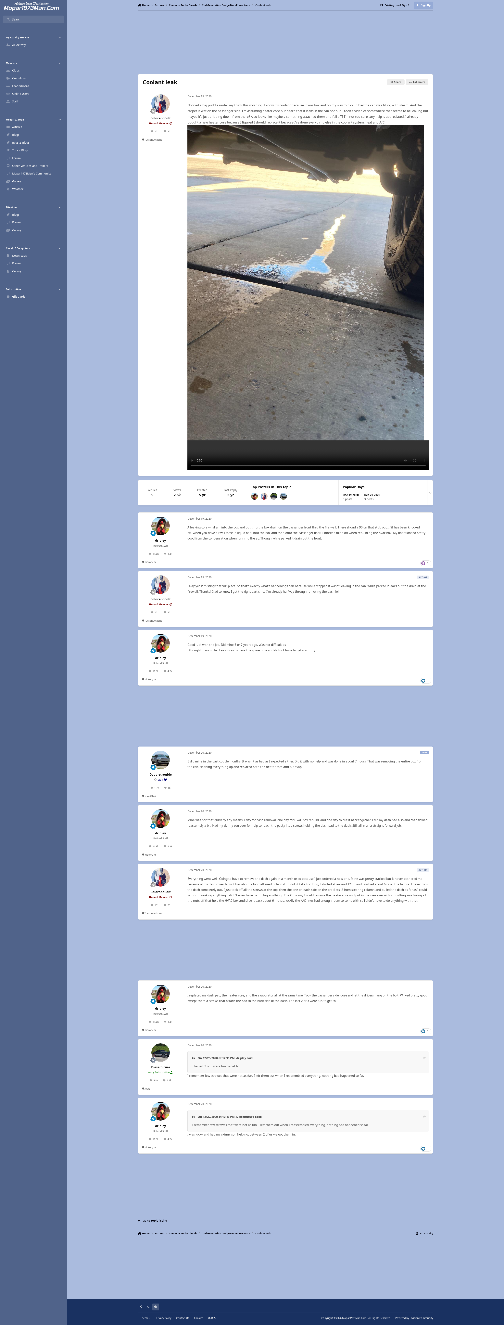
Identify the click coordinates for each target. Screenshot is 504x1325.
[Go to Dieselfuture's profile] (273, 496)
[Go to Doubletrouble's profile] (283, 496)
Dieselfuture (160, 1067)
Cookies (198, 1318)
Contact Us (182, 1318)
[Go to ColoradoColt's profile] (160, 103)
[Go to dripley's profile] (254, 496)
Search (16, 19)
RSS (213, 1318)
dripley (160, 541)
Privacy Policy (163, 1318)
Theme (144, 1318)
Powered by (414, 1318)
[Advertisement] (285, 42)
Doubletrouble (160, 775)
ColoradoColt (160, 118)
